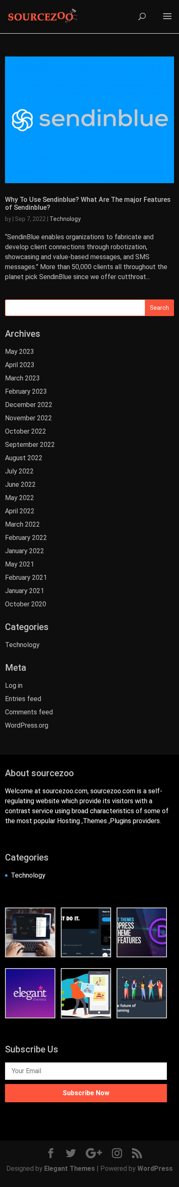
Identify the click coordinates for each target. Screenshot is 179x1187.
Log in (13, 685)
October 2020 (25, 604)
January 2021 (24, 591)
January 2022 (24, 551)
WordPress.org (26, 725)
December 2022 (28, 405)
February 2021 (26, 577)
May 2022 (19, 498)
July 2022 (19, 471)
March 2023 (22, 378)
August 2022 (23, 458)
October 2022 (25, 431)
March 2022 (22, 524)
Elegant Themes (69, 1168)
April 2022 (20, 511)
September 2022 (30, 445)
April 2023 (20, 365)
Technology (65, 219)
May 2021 (19, 564)
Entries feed (23, 699)
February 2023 (26, 391)
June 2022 (20, 484)
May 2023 (19, 352)
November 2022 (28, 418)
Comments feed (29, 712)
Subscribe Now (85, 1093)
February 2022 (26, 538)
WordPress (155, 1168)
